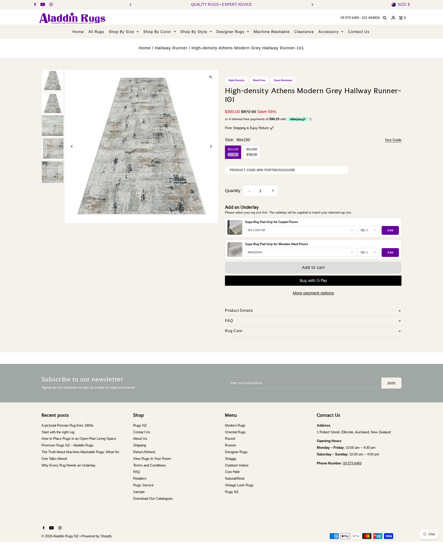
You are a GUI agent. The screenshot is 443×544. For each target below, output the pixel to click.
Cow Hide (232, 472)
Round (230, 438)
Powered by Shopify (97, 536)
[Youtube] (42, 4)
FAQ (136, 472)
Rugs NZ (140, 425)
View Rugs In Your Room (152, 459)
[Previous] (130, 4)
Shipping (139, 445)
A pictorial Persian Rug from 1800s (68, 425)
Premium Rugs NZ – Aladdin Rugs (67, 445)
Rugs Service (143, 485)
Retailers (140, 478)
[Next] (312, 4)
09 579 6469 (352, 463)
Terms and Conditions (149, 465)
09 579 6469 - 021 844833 (360, 18)
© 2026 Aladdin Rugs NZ (61, 536)
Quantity (232, 190)
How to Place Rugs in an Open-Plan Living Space (79, 438)
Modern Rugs (235, 425)
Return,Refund (144, 452)
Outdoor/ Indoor (236, 465)
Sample (139, 492)
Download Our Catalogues (153, 498)
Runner (230, 445)
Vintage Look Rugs (239, 485)
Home (145, 48)
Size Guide (393, 140)
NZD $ (404, 4)
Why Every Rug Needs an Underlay (69, 465)
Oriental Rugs (235, 432)
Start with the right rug (58, 432)
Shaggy (230, 459)
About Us (140, 438)
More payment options (313, 293)
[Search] (385, 18)
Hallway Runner (171, 48)
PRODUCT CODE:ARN (246, 170)
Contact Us (141, 432)
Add (390, 230)
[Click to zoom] (210, 77)
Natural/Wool (234, 478)
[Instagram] (50, 4)
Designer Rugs (236, 452)
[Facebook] (34, 4)
